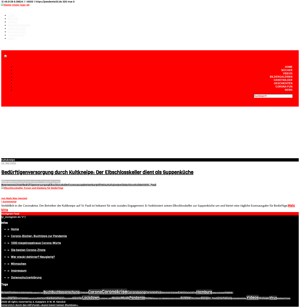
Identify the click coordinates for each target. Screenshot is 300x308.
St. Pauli (151, 184)
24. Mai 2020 (8, 163)
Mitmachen (18, 264)
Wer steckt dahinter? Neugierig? (33, 257)
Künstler (77, 298)
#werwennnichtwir (11, 184)
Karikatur (52, 298)
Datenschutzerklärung (26, 278)
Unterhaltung (224, 298)
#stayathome (8, 292)
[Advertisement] (150, 130)
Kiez (105, 184)
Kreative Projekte (40, 181)
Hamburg (92, 184)
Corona (95, 292)
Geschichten (17, 31)
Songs (205, 298)
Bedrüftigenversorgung (35, 184)
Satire (178, 298)
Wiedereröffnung (283, 298)
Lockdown (90, 297)
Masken (116, 298)
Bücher (13, 18)
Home (11, 15)
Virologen (264, 298)
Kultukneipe (114, 184)
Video (244, 298)
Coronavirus (153, 292)
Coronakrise (114, 292)
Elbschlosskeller (58, 184)
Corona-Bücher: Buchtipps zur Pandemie (39, 236)
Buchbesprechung (65, 292)
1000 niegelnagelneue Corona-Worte (36, 243)
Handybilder (17, 28)
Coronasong (136, 292)
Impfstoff (42, 298)
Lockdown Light (105, 298)
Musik (125, 298)
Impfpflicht (32, 298)
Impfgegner (22, 298)
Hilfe (99, 184)
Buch (47, 292)
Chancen (84, 292)
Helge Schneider (218, 293)
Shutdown (196, 298)
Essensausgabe (77, 184)
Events (182, 292)
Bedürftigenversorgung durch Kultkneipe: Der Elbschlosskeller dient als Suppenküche (97, 172)
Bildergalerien (19, 25)
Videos (12, 22)
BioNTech (39, 293)
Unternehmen (237, 298)
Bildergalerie (8, 181)
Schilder (185, 298)
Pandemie (137, 297)
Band (33, 293)
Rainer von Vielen (159, 298)
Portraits (55, 181)
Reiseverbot (171, 298)
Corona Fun (16, 35)
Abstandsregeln (23, 292)
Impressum (19, 271)
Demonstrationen (169, 292)
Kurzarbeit (68, 298)
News (11, 38)
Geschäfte (191, 292)
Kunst (61, 298)
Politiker (149, 298)
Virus (273, 298)
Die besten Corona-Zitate (28, 250)
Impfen (12, 298)
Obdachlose (128, 184)
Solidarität (141, 184)
